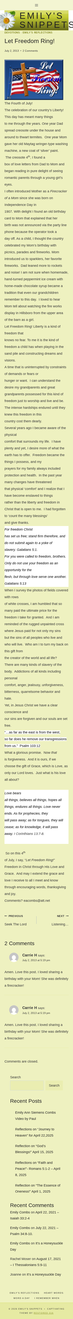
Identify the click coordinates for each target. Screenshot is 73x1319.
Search (15, 1077)
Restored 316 (44, 1313)
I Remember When (47, 1298)
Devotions (12, 32)
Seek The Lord (15, 920)
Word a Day (21, 1298)
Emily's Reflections (38, 32)
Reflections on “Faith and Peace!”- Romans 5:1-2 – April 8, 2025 (37, 1169)
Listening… (60, 920)
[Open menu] (36, 5)
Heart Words (53, 1293)
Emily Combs (20, 1212)
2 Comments (30, 50)
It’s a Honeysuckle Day (44, 1274)
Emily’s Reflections (24, 1293)
